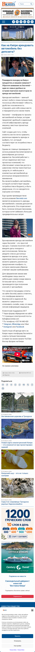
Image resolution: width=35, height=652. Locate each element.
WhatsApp (16, 324)
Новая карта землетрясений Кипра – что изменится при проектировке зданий (16, 445)
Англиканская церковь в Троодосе (16, 416)
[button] (32, 610)
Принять (17, 636)
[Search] (31, 4)
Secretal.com (21, 198)
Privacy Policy (13, 649)
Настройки (17, 646)
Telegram (7, 324)
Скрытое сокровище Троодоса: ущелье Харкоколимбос (15, 503)
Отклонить (17, 641)
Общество (7, 375)
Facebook (20, 327)
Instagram (8, 327)
